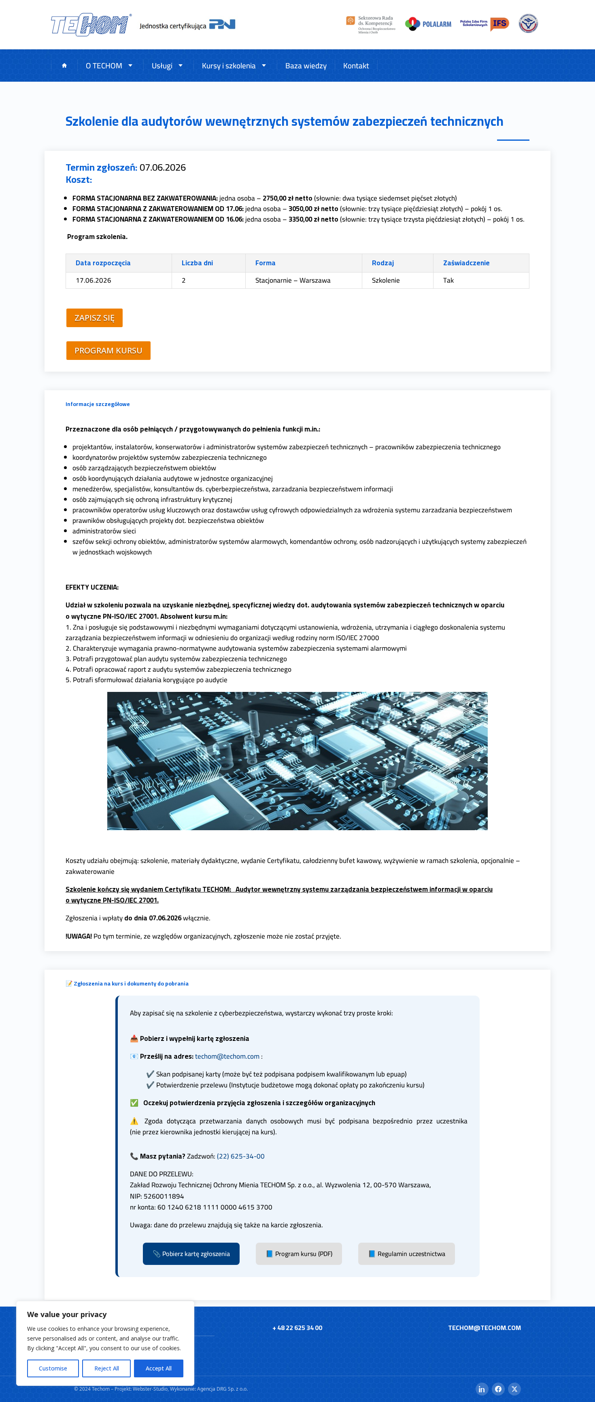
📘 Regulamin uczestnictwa (406, 1254)
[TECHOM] (91, 24)
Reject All (106, 1368)
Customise (53, 1368)
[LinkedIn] (482, 1389)
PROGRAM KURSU (108, 350)
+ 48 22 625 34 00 (297, 1327)
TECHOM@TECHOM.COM (484, 1327)
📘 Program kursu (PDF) (299, 1254)
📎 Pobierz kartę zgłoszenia (191, 1254)
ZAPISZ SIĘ (94, 317)
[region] (105, 1343)
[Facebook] (498, 1389)
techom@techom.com (227, 1056)
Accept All (159, 1368)
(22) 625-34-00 (241, 1156)
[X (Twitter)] (514, 1389)
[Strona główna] (64, 66)
